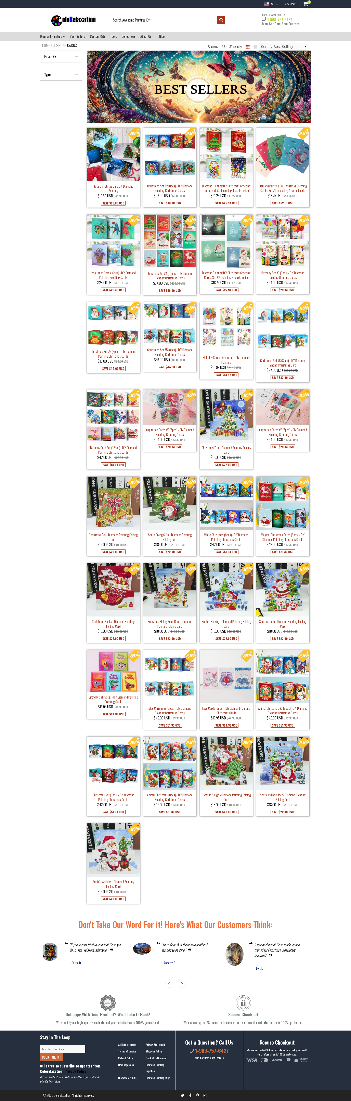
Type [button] (47, 74)
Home (46, 45)
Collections (128, 36)
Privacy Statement (155, 1044)
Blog (162, 36)
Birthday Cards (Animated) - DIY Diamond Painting (226, 360)
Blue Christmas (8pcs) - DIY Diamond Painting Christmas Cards (169, 710)
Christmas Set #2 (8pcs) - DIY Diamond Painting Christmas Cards (170, 188)
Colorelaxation (62, 1095)
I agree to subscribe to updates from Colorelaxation (70, 1068)
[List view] (255, 47)
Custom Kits (97, 36)
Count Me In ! (51, 1057)
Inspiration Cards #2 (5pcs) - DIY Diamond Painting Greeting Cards (170, 432)
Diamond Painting (51, 36)
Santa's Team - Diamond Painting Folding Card (283, 624)
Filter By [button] (50, 56)
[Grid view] (247, 47)
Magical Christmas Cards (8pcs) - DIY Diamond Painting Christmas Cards (282, 537)
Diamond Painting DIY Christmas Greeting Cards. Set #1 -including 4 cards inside (283, 188)
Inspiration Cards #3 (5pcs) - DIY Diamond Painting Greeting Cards (283, 432)
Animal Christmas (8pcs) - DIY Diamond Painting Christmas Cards (170, 797)
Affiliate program (127, 1044)
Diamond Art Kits (127, 1078)
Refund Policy (125, 1058)
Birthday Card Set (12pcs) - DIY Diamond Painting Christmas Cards (113, 450)
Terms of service (127, 1051)
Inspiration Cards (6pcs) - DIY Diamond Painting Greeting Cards (113, 275)
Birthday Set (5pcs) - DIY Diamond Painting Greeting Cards (113, 699)
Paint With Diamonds (157, 1058)
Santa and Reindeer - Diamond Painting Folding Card (283, 797)
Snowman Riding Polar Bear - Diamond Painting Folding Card (170, 624)
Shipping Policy (154, 1051)
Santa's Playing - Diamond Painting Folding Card (226, 624)
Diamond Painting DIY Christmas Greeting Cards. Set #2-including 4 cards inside (226, 275)
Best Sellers (77, 36)
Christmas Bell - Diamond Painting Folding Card (113, 537)
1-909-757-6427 (279, 19)
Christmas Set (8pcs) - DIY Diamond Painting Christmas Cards (113, 797)
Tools (113, 36)
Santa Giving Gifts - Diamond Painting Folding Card (170, 537)
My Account (290, 4)
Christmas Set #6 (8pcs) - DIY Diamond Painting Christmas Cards (283, 363)
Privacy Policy (75, 1071)
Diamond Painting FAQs (158, 1078)
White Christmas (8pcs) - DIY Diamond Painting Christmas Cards (226, 537)
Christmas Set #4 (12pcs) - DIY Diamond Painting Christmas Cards (170, 276)
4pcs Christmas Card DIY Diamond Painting (113, 188)
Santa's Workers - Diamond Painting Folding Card (113, 884)
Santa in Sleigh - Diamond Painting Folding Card (226, 797)
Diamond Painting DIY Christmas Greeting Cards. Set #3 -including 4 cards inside (226, 188)
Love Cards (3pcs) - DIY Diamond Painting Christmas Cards (226, 710)
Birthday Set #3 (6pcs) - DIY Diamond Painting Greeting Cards (282, 275)
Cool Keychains (126, 1065)
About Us (146, 36)
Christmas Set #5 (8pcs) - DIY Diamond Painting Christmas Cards (170, 352)
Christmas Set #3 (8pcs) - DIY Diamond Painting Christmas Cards (113, 354)
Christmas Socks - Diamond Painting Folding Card (113, 624)
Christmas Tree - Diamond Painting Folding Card (226, 450)
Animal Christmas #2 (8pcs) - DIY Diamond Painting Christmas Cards (282, 710)
